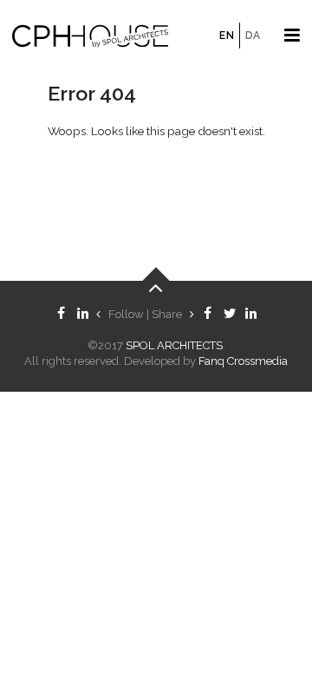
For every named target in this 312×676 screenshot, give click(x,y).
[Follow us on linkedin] (83, 314)
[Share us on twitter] (229, 314)
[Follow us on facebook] (61, 314)
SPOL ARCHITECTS (174, 345)
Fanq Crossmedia (243, 360)
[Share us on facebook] (207, 314)
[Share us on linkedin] (251, 314)
